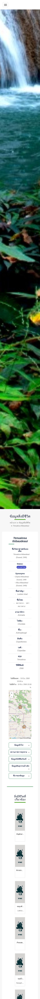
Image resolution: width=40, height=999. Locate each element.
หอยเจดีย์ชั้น (20, 907)
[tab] (20, 745)
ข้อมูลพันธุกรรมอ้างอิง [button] (20, 766)
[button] (20, 707)
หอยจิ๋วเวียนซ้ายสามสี (20, 979)
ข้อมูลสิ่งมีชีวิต (24, 523)
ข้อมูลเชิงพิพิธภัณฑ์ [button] (18, 759)
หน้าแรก (13, 523)
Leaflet (13, 738)
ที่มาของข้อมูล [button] (18, 776)
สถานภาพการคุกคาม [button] (18, 752)
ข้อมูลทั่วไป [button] (18, 745)
